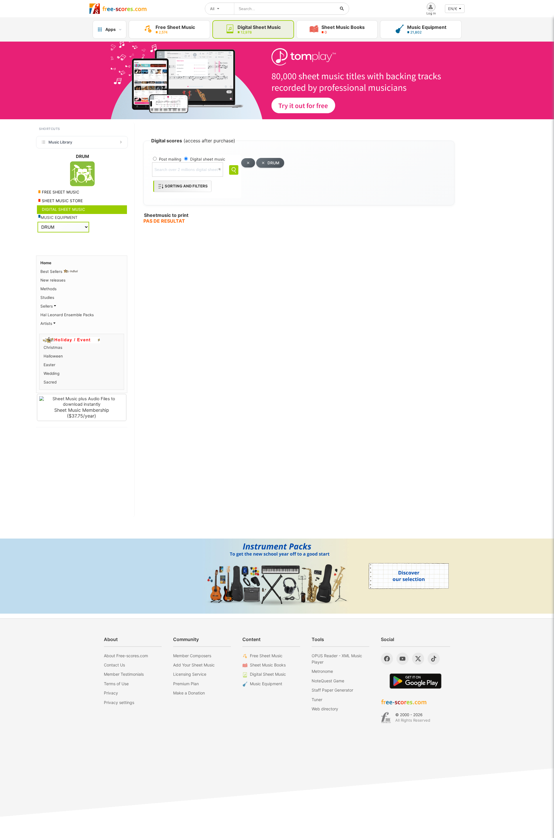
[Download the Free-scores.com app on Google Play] (415, 681)
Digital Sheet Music (268, 674)
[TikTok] (434, 659)
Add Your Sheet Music (194, 664)
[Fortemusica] (386, 717)
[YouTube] (402, 659)
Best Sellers (51, 271)
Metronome (322, 671)
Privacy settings (119, 702)
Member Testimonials (124, 674)
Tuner (317, 699)
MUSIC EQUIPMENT (59, 217)
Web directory (325, 708)
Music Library (60, 142)
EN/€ (452, 8)
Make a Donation (189, 692)
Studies (47, 297)
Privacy (111, 692)
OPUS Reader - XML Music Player (337, 658)
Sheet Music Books (268, 664)
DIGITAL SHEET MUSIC (63, 209)
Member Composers (192, 655)
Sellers (47, 306)
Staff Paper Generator (332, 690)
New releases (52, 280)
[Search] (233, 170)
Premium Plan (186, 683)
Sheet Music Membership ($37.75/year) (81, 413)
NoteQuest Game (328, 680)
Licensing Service (189, 674)
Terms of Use (116, 683)
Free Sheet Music (266, 655)
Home (45, 262)
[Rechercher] (342, 8)
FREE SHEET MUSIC (60, 192)
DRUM (273, 163)
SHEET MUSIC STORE (62, 200)
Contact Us (114, 664)
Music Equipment (266, 683)
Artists (46, 323)
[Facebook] (387, 659)
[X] (418, 659)
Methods (48, 288)
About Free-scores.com (126, 655)
